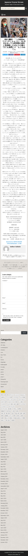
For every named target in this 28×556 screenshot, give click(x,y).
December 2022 (4, 537)
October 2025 (4, 454)
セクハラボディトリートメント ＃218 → (14, 262)
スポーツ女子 (4, 402)
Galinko (5, 51)
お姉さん (3, 397)
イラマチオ (16, 397)
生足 (13, 413)
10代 (2, 395)
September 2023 (5, 515)
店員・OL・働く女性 (5, 413)
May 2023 (3, 525)
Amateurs (3, 342)
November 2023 (4, 510)
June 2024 (3, 493)
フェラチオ (22, 404)
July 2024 (3, 491)
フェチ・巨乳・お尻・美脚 (13, 404)
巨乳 (17, 411)
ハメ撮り (21, 402)
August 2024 (4, 488)
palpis (2, 369)
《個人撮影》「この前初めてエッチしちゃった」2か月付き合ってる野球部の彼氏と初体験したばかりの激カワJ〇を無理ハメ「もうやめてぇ (14, 44)
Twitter (5, 54)
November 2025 (4, 452)
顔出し (2, 420)
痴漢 (2, 415)
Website (4, 309)
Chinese (3, 350)
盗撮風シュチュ (8, 415)
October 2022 (4, 542)
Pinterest (18, 54)
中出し (15, 408)
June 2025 (3, 464)
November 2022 (4, 540)
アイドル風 (9, 397)
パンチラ (3, 404)
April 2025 (3, 469)
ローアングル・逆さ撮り (6, 408)
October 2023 (4, 513)
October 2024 (4, 483)
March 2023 (3, 530)
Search (2, 330)
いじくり (17, 395)
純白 (18, 415)
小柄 (13, 411)
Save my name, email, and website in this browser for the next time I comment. (13, 316)
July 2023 (3, 520)
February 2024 (4, 503)
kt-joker (3, 367)
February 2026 (4, 444)
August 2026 (4, 430)
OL (7, 395)
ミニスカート (4, 406)
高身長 (13, 420)
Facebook (11, 54)
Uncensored (3, 384)
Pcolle (16, 52)
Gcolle (13, 52)
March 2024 (3, 501)
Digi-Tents (3, 355)
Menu (4, 14)
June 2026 (3, 435)
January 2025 (4, 476)
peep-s (2, 377)
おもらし (23, 395)
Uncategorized (4, 382)
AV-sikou (3, 345)
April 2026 (3, 440)
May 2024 (3, 496)
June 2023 (3, 523)
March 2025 (3, 471)
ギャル (2, 399)
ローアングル (12, 406)
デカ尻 (15, 402)
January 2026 (4, 447)
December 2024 (4, 479)
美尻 (22, 415)
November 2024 (4, 481)
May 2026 (3, 437)
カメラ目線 (22, 397)
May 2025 (3, 466)
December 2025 (4, 449)
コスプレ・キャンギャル (11, 399)
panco (2, 372)
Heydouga (3, 362)
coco (2, 352)
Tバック (11, 395)
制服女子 (3, 411)
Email (4, 303)
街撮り (11, 418)
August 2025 (4, 459)
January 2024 (4, 506)
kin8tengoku (4, 364)
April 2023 (3, 528)
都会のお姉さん (17, 418)
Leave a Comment (21, 51)
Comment (5, 280)
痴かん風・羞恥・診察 (20, 413)
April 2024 (3, 498)
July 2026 (3, 432)
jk (5, 395)
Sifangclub (3, 379)
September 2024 (5, 486)
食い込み (8, 420)
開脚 (24, 418)
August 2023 (4, 518)
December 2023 (4, 508)
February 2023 (4, 532)
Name (4, 298)
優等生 (19, 408)
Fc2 (1, 357)
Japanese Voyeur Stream (14, 2)
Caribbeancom (4, 347)
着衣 (14, 415)
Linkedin (23, 54)
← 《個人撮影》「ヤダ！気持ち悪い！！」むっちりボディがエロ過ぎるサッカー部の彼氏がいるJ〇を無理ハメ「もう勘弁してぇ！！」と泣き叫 (14, 266)
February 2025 (4, 474)
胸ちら (6, 418)
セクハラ (11, 402)
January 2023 (4, 535)
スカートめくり (21, 399)
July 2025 (3, 461)
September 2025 (5, 457)
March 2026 (3, 442)
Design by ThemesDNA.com (14, 554)
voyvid (2, 386)
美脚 (2, 418)
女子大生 (9, 411)
